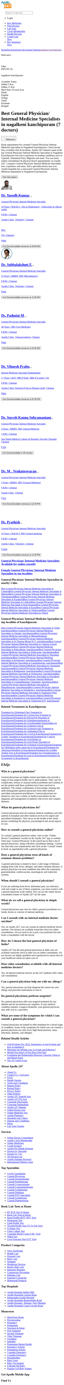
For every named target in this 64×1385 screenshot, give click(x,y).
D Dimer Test (13, 1228)
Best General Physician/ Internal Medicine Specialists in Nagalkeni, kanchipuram (30, 677)
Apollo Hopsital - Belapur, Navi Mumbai (26, 1303)
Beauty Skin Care (15, 1267)
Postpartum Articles (16, 1349)
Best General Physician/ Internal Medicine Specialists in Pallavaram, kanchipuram (31, 651)
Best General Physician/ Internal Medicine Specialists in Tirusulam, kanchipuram (30, 655)
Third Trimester (14, 1336)
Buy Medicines (14, 23)
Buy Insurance (14, 43)
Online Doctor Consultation (20, 1137)
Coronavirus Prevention (18, 1272)
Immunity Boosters (16, 1269)
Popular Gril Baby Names (19, 1368)
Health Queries (14, 1080)
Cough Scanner (14, 1146)
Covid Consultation (16, 1173)
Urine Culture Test (16, 1231)
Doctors (10, 50)
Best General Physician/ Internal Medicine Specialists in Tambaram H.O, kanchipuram (31, 699)
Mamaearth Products (16, 1280)
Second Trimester (15, 1333)
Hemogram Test (14, 1220)
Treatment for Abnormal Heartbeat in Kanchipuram (30, 748)
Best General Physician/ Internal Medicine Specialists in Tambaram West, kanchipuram (30, 693)
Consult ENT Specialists (18, 1195)
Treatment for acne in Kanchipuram (30, 755)
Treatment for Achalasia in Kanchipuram (33, 744)
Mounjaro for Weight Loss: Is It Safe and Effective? (31, 1049)
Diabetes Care (13, 1275)
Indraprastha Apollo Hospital (20, 1297)
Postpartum (12, 1325)
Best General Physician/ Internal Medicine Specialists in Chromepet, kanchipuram (32, 666)
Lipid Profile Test (15, 1223)
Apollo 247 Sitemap (16, 1107)
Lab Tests (11, 28)
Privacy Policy (14, 1091)
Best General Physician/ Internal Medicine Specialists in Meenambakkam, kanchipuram (29, 636)
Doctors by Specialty (17, 1151)
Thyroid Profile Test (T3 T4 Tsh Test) (25, 1226)
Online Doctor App (16, 1110)
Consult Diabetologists (17, 1200)
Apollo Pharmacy (15, 1115)
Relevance (10, 139)
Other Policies (13, 1094)
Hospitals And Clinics (17, 1118)
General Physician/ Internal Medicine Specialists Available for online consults (30, 562)
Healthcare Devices (16, 1264)
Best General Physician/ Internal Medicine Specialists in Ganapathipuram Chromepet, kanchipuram (27, 680)
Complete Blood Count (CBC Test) (23, 1234)
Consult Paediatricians (17, 1181)
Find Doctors (13, 26)
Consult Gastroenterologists (20, 1187)
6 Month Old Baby (16, 1366)
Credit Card (12, 38)
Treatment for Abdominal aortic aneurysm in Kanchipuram (31, 746)
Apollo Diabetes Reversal (19, 1159)
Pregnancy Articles (16, 1347)
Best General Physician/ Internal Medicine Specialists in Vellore (27, 611)
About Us (11, 1072)
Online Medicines (15, 1143)
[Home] (6, 8)
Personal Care (13, 1256)
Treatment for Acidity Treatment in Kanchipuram (31, 735)
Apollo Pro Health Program (20, 1148)
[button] (32, 581)
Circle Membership (16, 31)
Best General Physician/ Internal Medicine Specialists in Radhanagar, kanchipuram (27, 669)
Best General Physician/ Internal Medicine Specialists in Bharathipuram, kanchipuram (29, 685)
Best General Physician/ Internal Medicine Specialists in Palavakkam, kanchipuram (27, 648)
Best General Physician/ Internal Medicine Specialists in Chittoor (27, 600)
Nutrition (11, 1261)
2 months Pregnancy (16, 1355)
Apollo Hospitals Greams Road (22, 1295)
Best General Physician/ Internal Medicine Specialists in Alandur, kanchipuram (27, 632)
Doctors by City (14, 1154)
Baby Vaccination (15, 1363)
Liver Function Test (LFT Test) (21, 1239)
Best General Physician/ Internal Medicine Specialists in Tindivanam (30, 609)
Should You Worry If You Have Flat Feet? (27, 1052)
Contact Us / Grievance (18, 1075)
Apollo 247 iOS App (17, 1099)
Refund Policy (14, 1088)
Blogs (10, 1123)
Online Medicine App (17, 1112)
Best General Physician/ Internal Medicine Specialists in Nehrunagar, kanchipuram (31, 672)
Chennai (36, 50)
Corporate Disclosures (17, 1102)
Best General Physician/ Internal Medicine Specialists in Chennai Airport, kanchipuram (31, 644)
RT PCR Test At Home (18, 1212)
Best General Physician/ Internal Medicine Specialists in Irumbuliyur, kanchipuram (27, 696)
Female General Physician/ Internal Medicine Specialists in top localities (28, 572)
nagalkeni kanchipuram (50, 50)
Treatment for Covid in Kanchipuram (31, 734)
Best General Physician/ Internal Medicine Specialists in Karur (30, 606)
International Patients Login (20, 1162)
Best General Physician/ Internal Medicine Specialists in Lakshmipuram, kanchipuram (30, 661)
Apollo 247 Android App (19, 1096)
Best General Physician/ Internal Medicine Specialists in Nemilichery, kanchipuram (30, 688)
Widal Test (12, 1236)
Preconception (14, 1320)
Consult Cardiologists (17, 1190)
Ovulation (12, 1339)
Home (4, 50)
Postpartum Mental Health (19, 1344)
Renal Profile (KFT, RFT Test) (21, 1217)
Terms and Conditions (17, 1083)
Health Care (12, 1253)
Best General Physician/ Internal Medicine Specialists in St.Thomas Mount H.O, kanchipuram (27, 640)
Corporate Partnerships (18, 1104)
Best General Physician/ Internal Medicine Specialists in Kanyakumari (31, 603)
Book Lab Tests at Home (19, 1215)
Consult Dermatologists (18, 1179)
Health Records (14, 34)
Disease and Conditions (18, 1121)
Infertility (11, 1341)
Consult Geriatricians (17, 1198)
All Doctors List (14, 1156)
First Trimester (14, 1331)
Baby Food (12, 1360)
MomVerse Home (15, 1317)
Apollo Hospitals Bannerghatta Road (24, 1300)
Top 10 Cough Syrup (17, 1060)
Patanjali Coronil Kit (16, 1278)
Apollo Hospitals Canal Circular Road (25, 1305)
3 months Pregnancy (16, 1352)
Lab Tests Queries (15, 1126)
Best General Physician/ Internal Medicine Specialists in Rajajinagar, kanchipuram (27, 659)
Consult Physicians (16, 1176)
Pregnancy (12, 1322)
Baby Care (12, 1259)
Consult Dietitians (15, 1192)
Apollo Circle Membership (19, 1140)
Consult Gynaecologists (18, 1184)
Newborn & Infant (16, 1328)
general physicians (23, 50)
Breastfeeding (13, 1358)
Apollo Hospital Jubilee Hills (20, 1292)
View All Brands (15, 1251)
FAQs (10, 1077)
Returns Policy (14, 1085)
